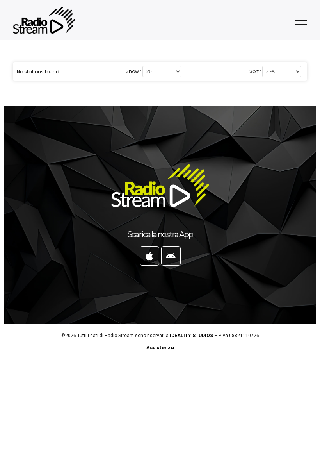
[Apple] (149, 256)
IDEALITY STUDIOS (191, 335)
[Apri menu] (301, 20)
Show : (133, 71)
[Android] (171, 256)
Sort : (255, 71)
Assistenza (160, 347)
